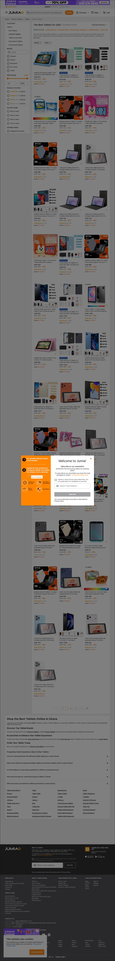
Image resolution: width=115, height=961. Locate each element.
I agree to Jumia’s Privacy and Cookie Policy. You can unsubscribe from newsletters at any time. (73, 480)
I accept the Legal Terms (79, 475)
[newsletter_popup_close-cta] (91, 458)
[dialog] (57, 480)
